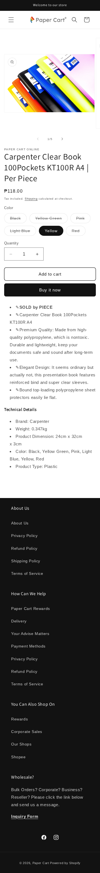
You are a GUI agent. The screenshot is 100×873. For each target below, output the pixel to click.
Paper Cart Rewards (30, 608)
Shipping (31, 198)
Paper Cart (40, 863)
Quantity (11, 243)
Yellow (51, 231)
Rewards (19, 719)
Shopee (18, 757)
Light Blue (23, 232)
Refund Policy (24, 548)
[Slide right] (62, 139)
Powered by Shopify (65, 863)
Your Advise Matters (30, 633)
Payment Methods (28, 646)
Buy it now (50, 290)
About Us (20, 523)
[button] (11, 20)
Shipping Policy (25, 561)
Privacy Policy (24, 535)
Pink (83, 219)
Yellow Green (51, 219)
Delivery (19, 621)
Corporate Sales (26, 731)
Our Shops (21, 744)
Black (18, 219)
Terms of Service (27, 573)
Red (79, 232)
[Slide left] (38, 139)
